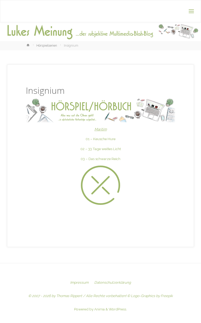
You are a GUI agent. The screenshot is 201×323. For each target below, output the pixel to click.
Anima (99, 309)
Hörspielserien (46, 45)
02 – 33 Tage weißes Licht (100, 149)
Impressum (79, 282)
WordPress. (118, 309)
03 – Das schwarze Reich (100, 159)
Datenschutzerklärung (112, 282)
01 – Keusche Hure (100, 139)
